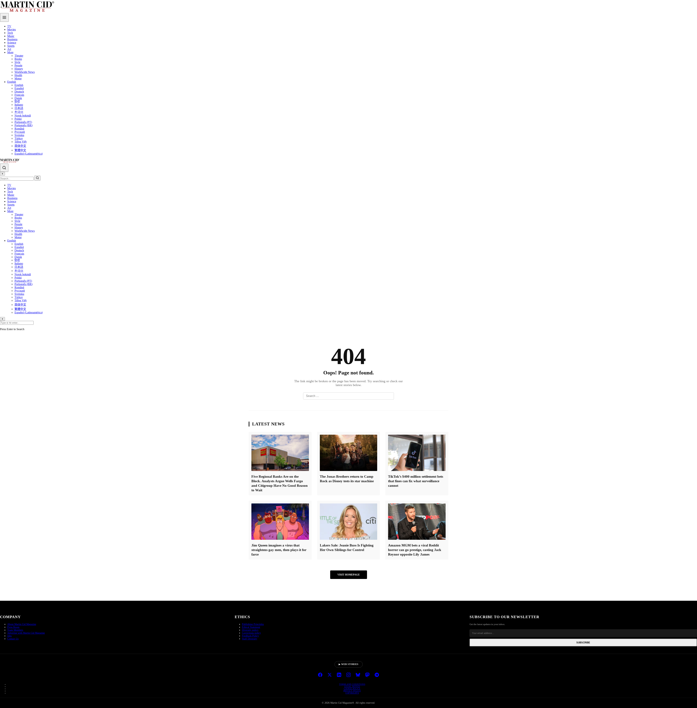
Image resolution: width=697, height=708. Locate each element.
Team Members (15, 630)
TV (9, 26)
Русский (20, 131)
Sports (11, 45)
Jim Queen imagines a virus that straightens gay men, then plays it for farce (278, 549)
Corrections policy (251, 633)
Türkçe (19, 138)
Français (19, 94)
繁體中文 (20, 150)
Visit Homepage (348, 574)
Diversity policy (250, 630)
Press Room (13, 627)
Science (11, 42)
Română (19, 128)
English (11, 81)
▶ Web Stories (348, 664)
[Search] (4, 168)
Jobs (9, 635)
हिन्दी (17, 101)
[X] (329, 675)
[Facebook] (320, 675)
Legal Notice (352, 686)
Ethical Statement (251, 627)
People (18, 65)
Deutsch (19, 91)
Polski (18, 118)
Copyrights (352, 693)
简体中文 (20, 145)
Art (9, 49)
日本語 (19, 108)
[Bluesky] (358, 675)
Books (18, 58)
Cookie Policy (352, 688)
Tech (10, 32)
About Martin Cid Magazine (21, 624)
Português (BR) (23, 125)
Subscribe (583, 642)
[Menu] (4, 17)
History (19, 68)
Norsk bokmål (23, 115)
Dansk (18, 98)
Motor (18, 78)
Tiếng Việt (21, 141)
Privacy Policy (352, 691)
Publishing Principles (253, 624)
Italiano (19, 104)
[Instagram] (348, 675)
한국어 (19, 111)
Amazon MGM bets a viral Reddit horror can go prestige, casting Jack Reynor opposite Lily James (414, 549)
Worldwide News (25, 72)
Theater (19, 55)
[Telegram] (377, 675)
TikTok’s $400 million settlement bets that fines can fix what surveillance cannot (415, 481)
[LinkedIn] (339, 675)
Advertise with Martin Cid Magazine (26, 633)
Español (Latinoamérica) (29, 153)
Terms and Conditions (352, 684)
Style (17, 62)
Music (10, 36)
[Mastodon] (367, 675)
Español (19, 88)
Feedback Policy (250, 635)
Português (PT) (23, 122)
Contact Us (13, 638)
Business (12, 39)
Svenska (19, 135)
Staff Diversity (249, 638)
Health (18, 75)
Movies (11, 29)
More (10, 52)
